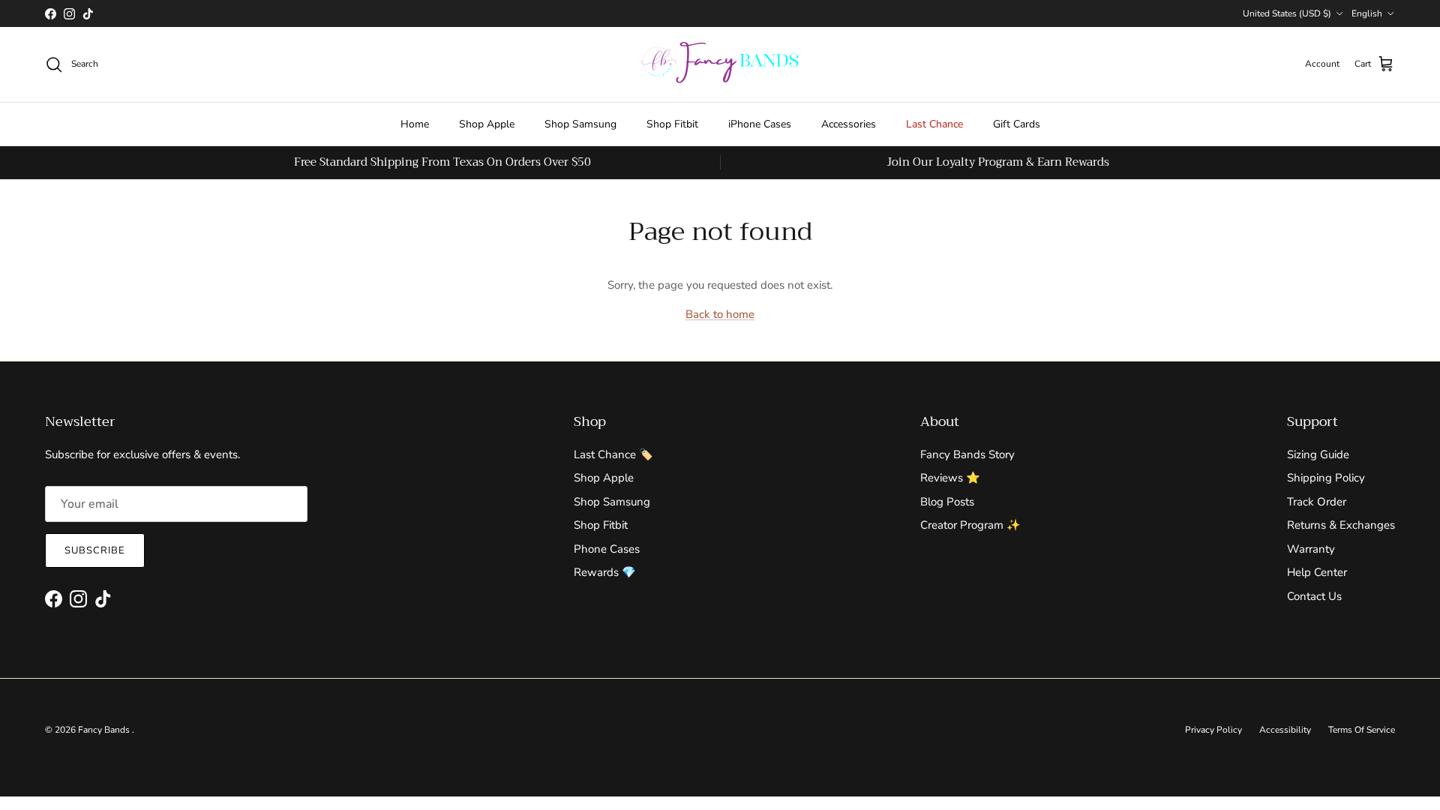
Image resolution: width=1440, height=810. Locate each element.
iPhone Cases (759, 124)
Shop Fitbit (672, 124)
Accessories (848, 124)
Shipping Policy (1326, 477)
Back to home (720, 314)
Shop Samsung (580, 124)
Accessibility (1285, 730)
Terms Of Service (1361, 730)
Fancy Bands (105, 730)
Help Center (1317, 572)
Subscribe (94, 550)
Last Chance (934, 124)
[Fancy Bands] (720, 64)
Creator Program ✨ (970, 525)
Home (414, 124)
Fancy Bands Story (967, 454)
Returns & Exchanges (1341, 525)
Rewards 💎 (605, 572)
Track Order (1316, 501)
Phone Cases (607, 549)
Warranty (1311, 549)
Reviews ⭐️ (950, 477)
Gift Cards (1016, 124)
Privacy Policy (1213, 730)
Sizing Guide (1318, 454)
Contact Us (1314, 596)
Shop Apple (486, 124)
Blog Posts (947, 501)
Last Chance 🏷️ (613, 454)
